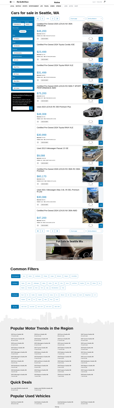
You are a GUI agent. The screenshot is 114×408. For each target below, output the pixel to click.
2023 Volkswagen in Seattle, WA (19, 353)
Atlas (46, 299)
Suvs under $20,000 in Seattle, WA (19, 389)
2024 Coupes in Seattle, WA (64, 371)
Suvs (24, 276)
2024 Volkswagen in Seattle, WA (19, 357)
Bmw (36, 287)
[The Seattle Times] (22, 2)
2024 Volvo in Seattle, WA (17, 362)
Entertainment (34, 6)
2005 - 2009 (57, 306)
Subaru (43, 283)
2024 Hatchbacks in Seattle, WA (88, 362)
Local (12, 6)
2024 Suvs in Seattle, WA (40, 335)
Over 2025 (32, 306)
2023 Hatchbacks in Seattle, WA (42, 357)
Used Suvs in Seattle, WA (17, 402)
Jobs (65, 6)
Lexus (29, 283)
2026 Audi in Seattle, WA (87, 375)
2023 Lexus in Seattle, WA (64, 344)
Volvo (61, 283)
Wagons (66, 276)
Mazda (22, 287)
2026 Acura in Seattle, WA (64, 375)
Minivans (59, 276)
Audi (56, 283)
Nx (46, 295)
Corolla (33, 295)
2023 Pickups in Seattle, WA (41, 366)
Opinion (58, 6)
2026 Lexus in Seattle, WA (87, 357)
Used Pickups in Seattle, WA (87, 402)
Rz (34, 299)
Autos (57, 2)
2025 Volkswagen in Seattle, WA (42, 344)
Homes (52, 6)
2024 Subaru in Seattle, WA (41, 353)
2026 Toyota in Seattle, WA (87, 339)
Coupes (52, 276)
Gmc (88, 283)
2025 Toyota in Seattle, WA (17, 339)
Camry (51, 295)
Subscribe (99, 2)
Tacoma (74, 295)
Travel (46, 6)
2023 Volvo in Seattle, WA (87, 353)
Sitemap (57, 406)
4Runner (62, 295)
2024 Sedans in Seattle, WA (41, 339)
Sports (25, 6)
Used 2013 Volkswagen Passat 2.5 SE (52, 148)
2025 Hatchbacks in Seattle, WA (19, 366)
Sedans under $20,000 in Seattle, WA (43, 389)
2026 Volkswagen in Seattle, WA (19, 375)
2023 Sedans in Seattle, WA (64, 353)
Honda (50, 283)
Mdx (29, 299)
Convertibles (74, 276)
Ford (42, 287)
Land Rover (74, 283)
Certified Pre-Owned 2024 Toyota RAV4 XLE (55, 65)
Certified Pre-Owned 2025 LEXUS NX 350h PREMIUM (54, 25)
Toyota (22, 283)
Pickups (45, 276)
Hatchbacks (37, 276)
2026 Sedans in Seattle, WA (64, 362)
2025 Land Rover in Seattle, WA (42, 362)
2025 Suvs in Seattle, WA (17, 335)
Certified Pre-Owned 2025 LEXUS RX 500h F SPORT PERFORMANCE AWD (59, 87)
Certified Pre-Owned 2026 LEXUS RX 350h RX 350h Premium (58, 170)
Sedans (30, 276)
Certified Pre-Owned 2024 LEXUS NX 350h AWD (57, 211)
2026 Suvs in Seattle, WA (64, 339)
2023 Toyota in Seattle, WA (41, 348)
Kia (99, 283)
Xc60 (57, 299)
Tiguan (39, 299)
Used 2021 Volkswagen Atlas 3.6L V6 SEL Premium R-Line (58, 191)
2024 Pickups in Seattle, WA (64, 357)
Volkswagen (36, 283)
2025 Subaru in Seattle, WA (17, 348)
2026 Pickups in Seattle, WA (41, 371)
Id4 (68, 295)
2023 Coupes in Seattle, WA (87, 371)
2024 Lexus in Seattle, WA (17, 344)
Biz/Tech (18, 6)
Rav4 (22, 295)
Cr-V (95, 295)
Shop (76, 6)
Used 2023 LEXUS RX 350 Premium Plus (54, 107)
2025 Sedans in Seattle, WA (64, 348)
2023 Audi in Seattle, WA (87, 348)
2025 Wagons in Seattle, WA (88, 366)
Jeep (47, 287)
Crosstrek (40, 295)
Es (56, 295)
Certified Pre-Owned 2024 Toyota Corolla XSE (56, 45)
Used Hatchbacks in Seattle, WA (65, 402)
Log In (94, 2)
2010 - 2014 (48, 306)
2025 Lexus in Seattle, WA (87, 344)
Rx (27, 295)
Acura (67, 283)
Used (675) (22, 31)
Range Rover (88, 295)
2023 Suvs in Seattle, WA (64, 335)
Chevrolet (30, 287)
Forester (23, 299)
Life (41, 6)
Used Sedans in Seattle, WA (41, 402)
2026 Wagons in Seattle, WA (41, 375)
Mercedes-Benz (55, 287)
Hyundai (82, 283)
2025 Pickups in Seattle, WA (64, 366)
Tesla (63, 287)
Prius (51, 299)
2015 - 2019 (40, 306)
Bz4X (80, 295)
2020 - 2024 (23, 306)
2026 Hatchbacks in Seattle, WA (19, 371)
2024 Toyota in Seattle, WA (87, 335)
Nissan (94, 283)
